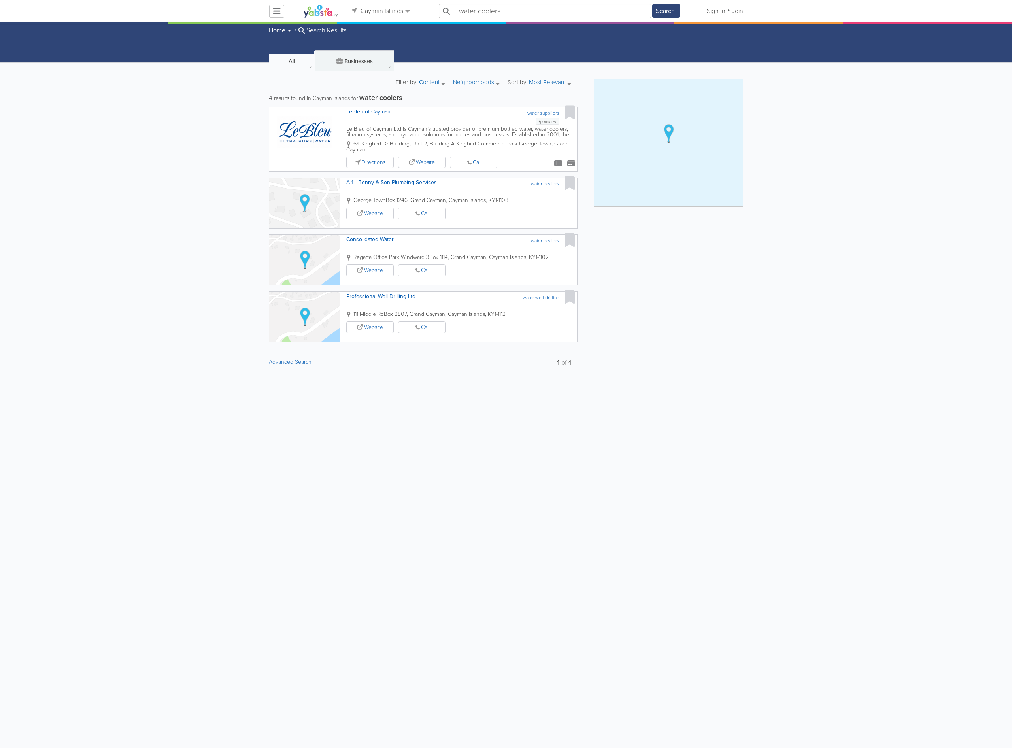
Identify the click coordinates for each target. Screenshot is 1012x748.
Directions (373, 162)
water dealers (545, 183)
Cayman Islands (381, 10)
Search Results (326, 30)
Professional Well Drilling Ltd (380, 296)
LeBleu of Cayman (368, 112)
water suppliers (543, 113)
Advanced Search (290, 362)
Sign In (716, 10)
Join (737, 10)
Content (430, 83)
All (301, 64)
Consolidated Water (370, 239)
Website (425, 162)
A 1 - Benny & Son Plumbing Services (391, 182)
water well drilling (541, 297)
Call (477, 162)
